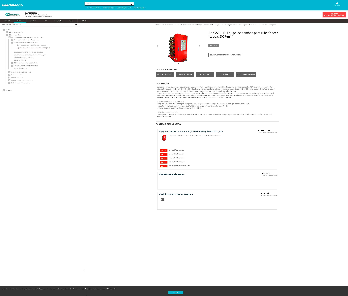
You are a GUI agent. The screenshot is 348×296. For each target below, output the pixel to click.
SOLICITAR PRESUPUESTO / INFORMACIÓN (225, 55)
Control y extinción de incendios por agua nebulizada (196, 25)
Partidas (157, 25)
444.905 (93, 8)
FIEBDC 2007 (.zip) (185, 74)
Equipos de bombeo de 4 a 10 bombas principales (259, 25)
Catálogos (33, 20)
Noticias (83, 20)
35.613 (139, 8)
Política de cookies (111, 288)
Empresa (7, 20)
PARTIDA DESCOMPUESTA (168, 124)
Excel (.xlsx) (204, 74)
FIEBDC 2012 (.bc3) (165, 74)
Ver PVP (213, 45)
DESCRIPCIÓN (162, 83)
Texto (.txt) (224, 74)
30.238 (124, 8)
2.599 (108, 8)
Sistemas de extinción (169, 25)
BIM (46, 20)
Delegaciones (58, 20)
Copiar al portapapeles (246, 74)
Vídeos (71, 20)
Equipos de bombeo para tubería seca (228, 25)
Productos (20, 20)
